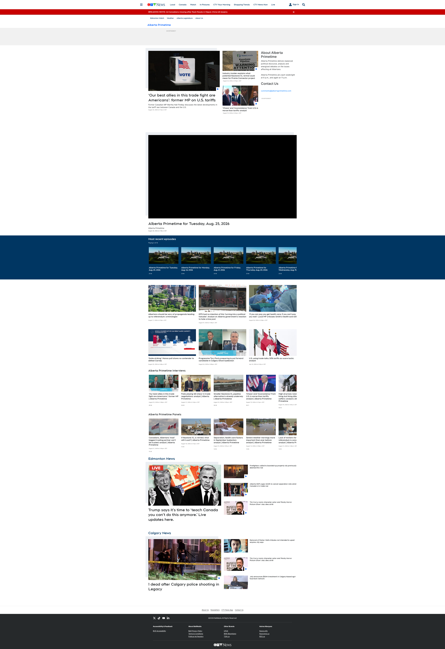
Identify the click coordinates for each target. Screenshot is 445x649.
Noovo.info (263, 631)
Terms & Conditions (195, 634)
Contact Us (239, 610)
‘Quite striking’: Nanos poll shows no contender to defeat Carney (171, 359)
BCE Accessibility (159, 631)
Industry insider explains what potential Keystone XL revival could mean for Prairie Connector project (238, 75)
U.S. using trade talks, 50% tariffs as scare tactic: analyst (271, 359)
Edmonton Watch (157, 18)
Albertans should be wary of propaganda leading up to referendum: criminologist (171, 315)
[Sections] (141, 4)
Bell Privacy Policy (195, 631)
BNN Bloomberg (230, 634)
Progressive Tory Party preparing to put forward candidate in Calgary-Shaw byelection (221, 359)
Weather (170, 18)
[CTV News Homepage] (156, 4)
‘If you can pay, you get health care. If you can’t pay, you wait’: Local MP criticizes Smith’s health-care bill (273, 315)
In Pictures (205, 5)
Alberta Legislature (185, 18)
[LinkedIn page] (168, 618)
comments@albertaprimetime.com (276, 91)
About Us (199, 18)
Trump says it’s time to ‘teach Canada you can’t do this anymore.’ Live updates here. (183, 515)
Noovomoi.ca (264, 634)
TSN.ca (227, 636)
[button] (292, 261)
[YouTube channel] (163, 618)
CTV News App (227, 610)
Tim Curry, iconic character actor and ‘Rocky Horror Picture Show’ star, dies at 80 (271, 559)
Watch (193, 5)
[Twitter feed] (154, 618)
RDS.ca (262, 636)
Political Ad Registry (195, 636)
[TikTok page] (159, 618)
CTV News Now (260, 5)
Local (172, 5)
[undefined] (163, 260)
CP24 (226, 631)
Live (273, 5)
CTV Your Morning (221, 5)
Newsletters (215, 610)
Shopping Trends (242, 5)
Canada (182, 5)
